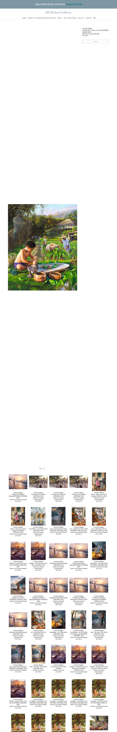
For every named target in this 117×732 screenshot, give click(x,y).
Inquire (96, 41)
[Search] (94, 18)
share (43, 468)
